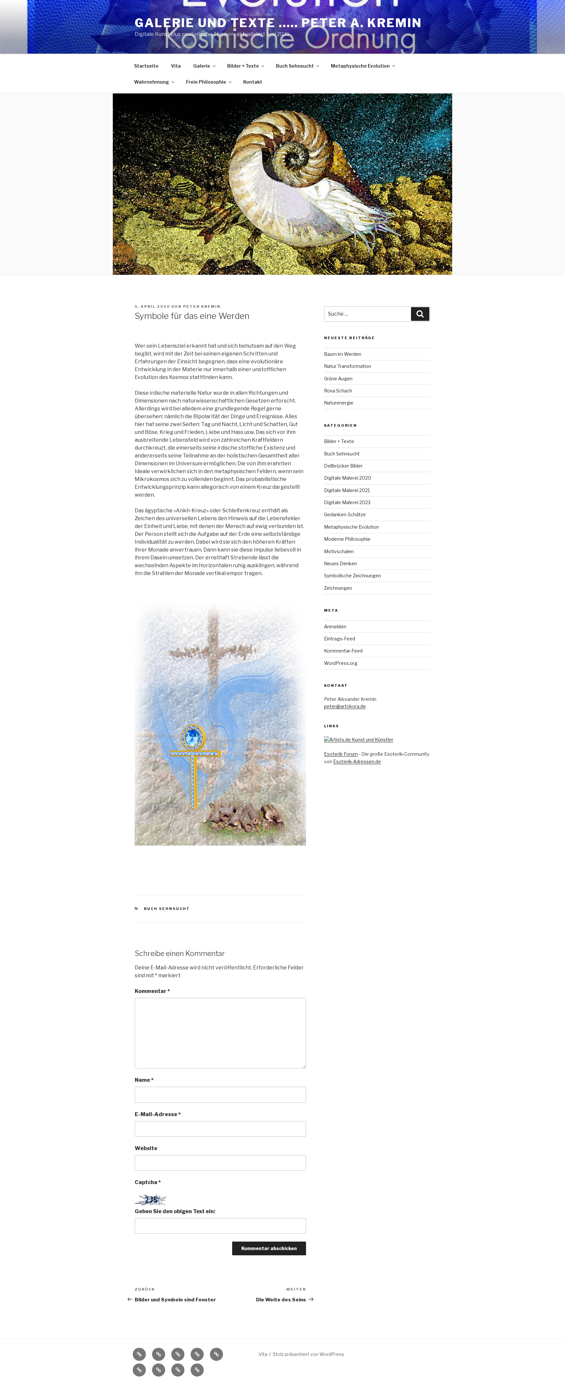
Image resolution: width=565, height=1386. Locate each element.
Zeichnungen (338, 588)
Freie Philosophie (206, 82)
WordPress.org (340, 663)
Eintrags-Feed (339, 638)
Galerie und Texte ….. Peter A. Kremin (278, 23)
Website (146, 1148)
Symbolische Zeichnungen (352, 575)
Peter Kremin (202, 306)
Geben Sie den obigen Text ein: (175, 1211)
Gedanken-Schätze (345, 514)
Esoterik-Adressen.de (357, 761)
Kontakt (252, 82)
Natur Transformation (347, 366)
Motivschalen (339, 551)
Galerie (201, 66)
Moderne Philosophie (347, 539)
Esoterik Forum (341, 754)
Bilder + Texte (243, 66)
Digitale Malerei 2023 (347, 502)
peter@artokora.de (345, 706)
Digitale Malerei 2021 (347, 490)
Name (144, 1080)
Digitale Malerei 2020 (347, 478)
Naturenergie (338, 402)
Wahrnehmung (151, 82)
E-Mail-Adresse (158, 1114)
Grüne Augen (338, 378)
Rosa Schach (338, 390)
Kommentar (152, 991)
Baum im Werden (342, 354)
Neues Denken (340, 563)
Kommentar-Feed (343, 650)
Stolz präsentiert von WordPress (308, 1354)
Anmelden (335, 626)
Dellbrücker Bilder (343, 466)
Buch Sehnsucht (295, 66)
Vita (176, 66)
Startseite (146, 66)
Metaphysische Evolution (360, 66)
